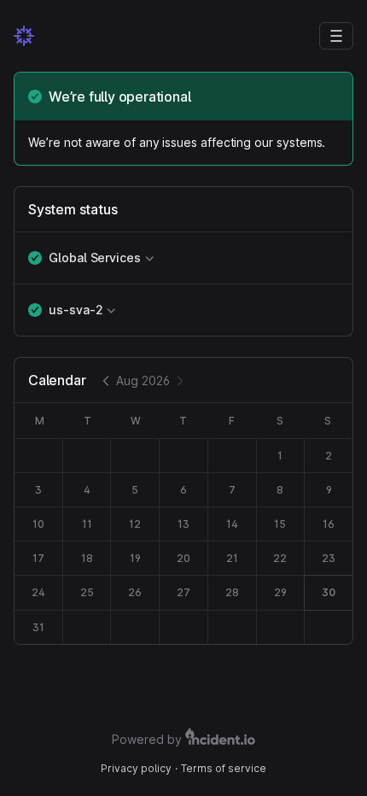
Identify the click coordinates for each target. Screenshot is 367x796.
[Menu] (336, 36)
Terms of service (223, 768)
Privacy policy (136, 768)
